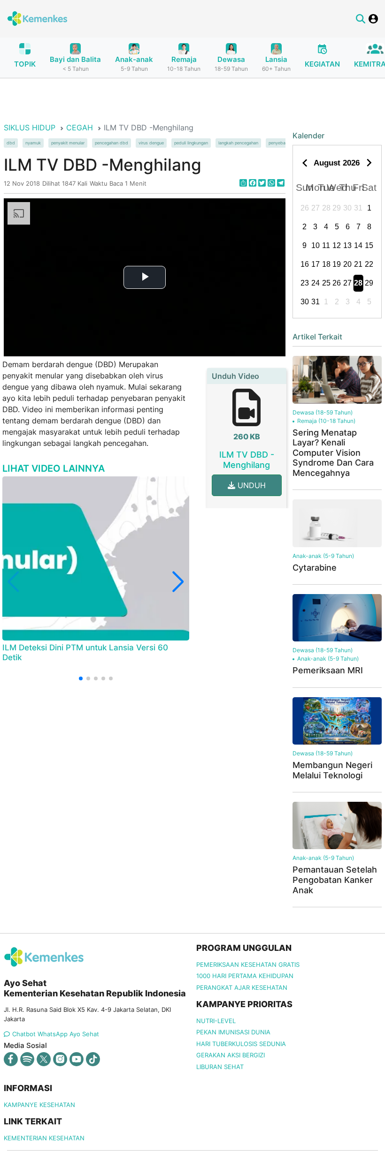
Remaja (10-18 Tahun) (326, 420)
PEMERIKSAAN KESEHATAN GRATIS (248, 964)
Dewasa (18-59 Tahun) (323, 412)
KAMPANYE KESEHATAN (39, 1104)
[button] (81, 678)
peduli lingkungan (191, 143)
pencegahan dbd (111, 143)
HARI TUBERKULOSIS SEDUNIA (241, 1043)
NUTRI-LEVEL (216, 1020)
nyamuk (33, 143)
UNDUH (250, 485)
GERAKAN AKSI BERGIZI (230, 1055)
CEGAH (79, 127)
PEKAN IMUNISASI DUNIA (233, 1032)
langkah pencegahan (238, 143)
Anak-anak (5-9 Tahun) (323, 555)
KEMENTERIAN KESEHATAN (44, 1138)
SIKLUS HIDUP (29, 127)
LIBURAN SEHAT (220, 1066)
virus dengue (151, 143)
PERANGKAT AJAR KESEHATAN (241, 987)
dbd (11, 143)
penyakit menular (68, 143)
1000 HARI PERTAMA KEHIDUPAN (244, 975)
